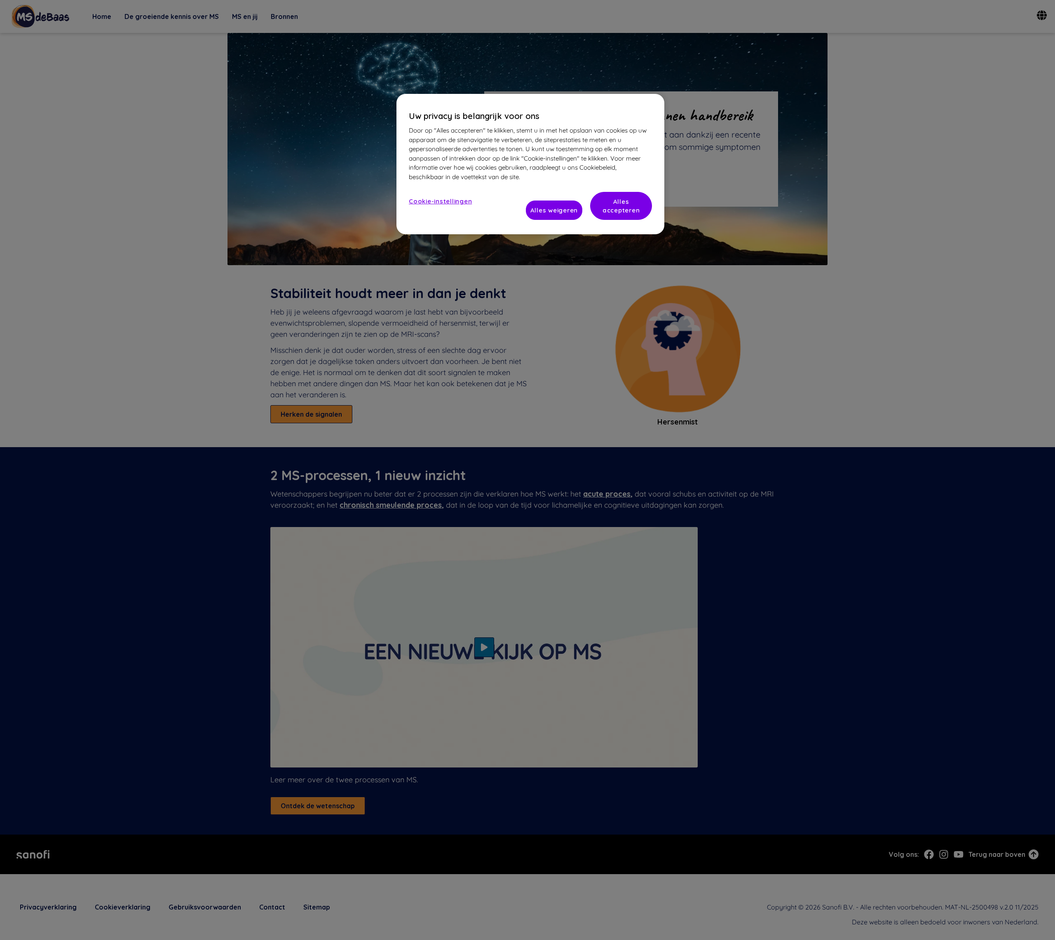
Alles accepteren (621, 206)
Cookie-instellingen (440, 201)
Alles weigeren (554, 210)
